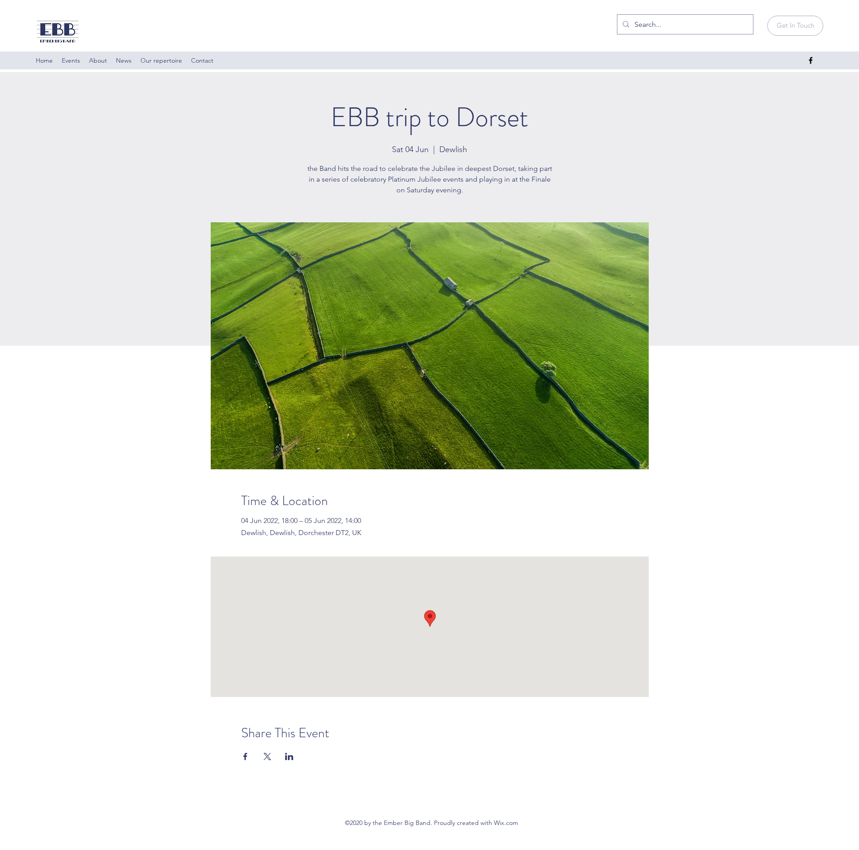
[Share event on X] (267, 756)
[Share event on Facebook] (245, 756)
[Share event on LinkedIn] (289, 756)
